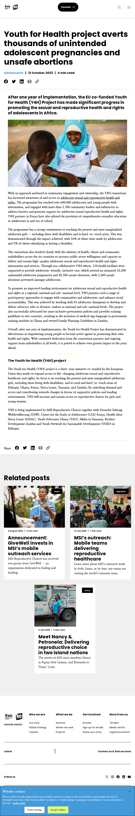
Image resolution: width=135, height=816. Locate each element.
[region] (67, 801)
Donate (66, 7)
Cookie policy (19, 803)
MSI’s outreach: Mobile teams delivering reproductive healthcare (92, 548)
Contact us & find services (114, 751)
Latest (8, 751)
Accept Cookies (58, 810)
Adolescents (13, 73)
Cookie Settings (34, 810)
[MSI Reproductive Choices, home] (11, 7)
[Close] (129, 791)
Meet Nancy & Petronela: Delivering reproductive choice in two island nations (63, 645)
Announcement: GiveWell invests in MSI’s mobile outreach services (30, 546)
